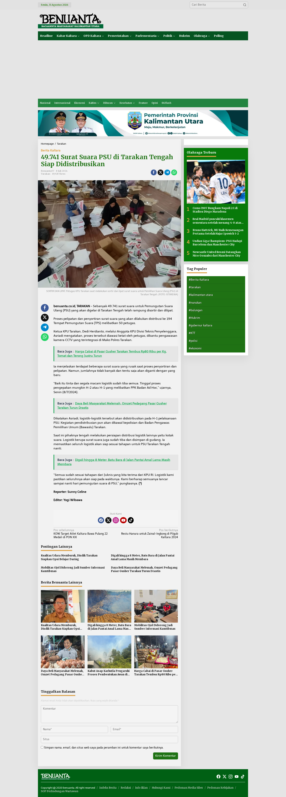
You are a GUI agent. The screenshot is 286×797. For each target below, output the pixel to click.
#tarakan (195, 287)
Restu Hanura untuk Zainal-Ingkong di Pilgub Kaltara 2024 (149, 534)
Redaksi (126, 787)
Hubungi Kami (161, 787)
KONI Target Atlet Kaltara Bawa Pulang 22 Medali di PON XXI (81, 534)
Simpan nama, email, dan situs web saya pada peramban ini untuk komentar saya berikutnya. (103, 747)
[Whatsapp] (174, 172)
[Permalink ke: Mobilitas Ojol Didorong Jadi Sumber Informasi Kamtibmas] (156, 606)
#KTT (192, 333)
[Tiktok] (131, 520)
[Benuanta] (70, 20)
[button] (244, 5)
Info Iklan (141, 787)
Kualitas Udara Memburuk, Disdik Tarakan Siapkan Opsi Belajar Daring (69, 557)
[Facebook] (101, 520)
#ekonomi (195, 348)
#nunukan (195, 302)
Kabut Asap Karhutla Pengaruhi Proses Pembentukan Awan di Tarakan (109, 672)
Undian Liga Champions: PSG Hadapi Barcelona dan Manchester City (217, 242)
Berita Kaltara (51, 150)
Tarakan (45, 173)
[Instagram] (116, 520)
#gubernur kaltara (200, 325)
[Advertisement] (143, 69)
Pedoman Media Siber (189, 787)
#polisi (193, 341)
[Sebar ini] (154, 172)
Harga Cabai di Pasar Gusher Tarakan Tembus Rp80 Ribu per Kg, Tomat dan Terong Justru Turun (155, 672)
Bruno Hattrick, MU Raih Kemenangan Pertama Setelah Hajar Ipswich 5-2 (218, 231)
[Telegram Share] (167, 172)
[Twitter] (108, 520)
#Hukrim (194, 318)
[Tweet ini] (160, 172)
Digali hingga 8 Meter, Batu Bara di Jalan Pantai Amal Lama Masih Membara (142, 557)
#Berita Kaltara (199, 279)
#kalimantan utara (201, 295)
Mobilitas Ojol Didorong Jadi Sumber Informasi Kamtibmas (73, 569)
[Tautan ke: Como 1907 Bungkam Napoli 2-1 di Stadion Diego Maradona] (216, 182)
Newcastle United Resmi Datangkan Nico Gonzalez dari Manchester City (217, 253)
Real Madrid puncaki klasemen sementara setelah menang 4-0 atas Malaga (217, 220)
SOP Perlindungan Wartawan (59, 791)
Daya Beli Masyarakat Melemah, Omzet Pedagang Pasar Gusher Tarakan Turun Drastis (144, 569)
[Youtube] (123, 520)
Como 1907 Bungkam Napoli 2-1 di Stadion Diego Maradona (215, 209)
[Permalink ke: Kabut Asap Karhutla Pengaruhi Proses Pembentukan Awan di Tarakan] (109, 651)
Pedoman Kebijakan (220, 787)
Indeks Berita (108, 787)
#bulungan (195, 310)
